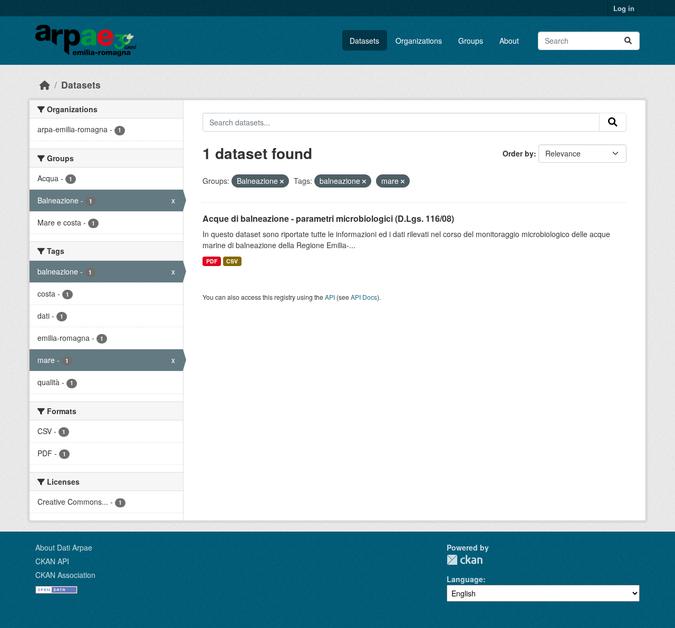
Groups (470, 40)
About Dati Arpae (63, 547)
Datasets (364, 40)
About (509, 40)
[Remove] (282, 181)
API (330, 296)
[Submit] (628, 41)
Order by (518, 153)
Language (465, 579)
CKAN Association (65, 575)
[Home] (45, 84)
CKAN (465, 559)
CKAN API (52, 561)
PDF (211, 261)
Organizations (419, 40)
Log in (623, 8)
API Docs (364, 296)
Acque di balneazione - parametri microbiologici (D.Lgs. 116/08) (328, 218)
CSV (232, 261)
